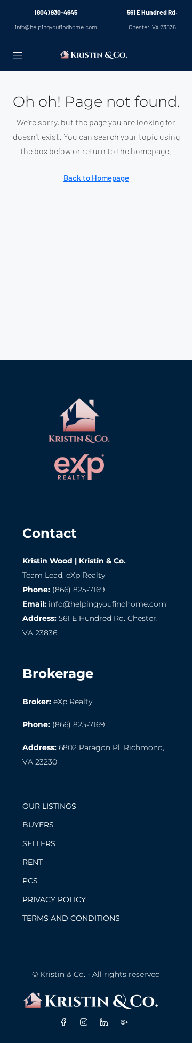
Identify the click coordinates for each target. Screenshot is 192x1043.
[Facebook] (65, 1023)
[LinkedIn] (106, 1023)
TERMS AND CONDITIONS (71, 918)
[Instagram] (86, 1023)
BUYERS (38, 825)
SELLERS (38, 843)
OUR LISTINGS (49, 806)
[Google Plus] (126, 1023)
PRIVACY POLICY (54, 899)
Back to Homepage (96, 177)
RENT (32, 862)
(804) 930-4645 (56, 12)
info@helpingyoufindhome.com (56, 26)
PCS (30, 881)
